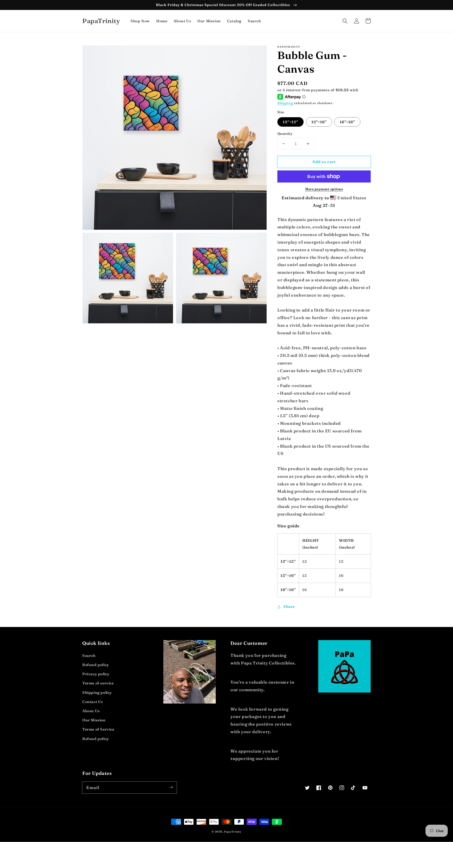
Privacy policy (95, 674)
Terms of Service (98, 729)
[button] (345, 21)
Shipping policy (97, 692)
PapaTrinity (232, 831)
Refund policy (95, 664)
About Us (91, 711)
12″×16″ (319, 122)
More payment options (324, 189)
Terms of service (98, 683)
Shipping (285, 103)
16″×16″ (347, 122)
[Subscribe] (171, 787)
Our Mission (94, 720)
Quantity (284, 133)
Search (89, 655)
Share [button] (289, 606)
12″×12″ (290, 122)
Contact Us (92, 701)
